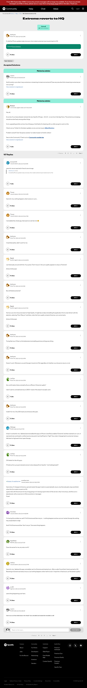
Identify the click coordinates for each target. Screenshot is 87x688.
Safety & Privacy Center (15, 681)
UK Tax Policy (20, 684)
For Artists (34, 648)
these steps (54, 4)
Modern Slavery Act (9, 684)
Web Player (46, 651)
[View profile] (8, 35)
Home (12, 13)
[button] (80, 35)
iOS (20, 13)
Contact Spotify (47, 661)
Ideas (55, 8)
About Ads (48, 681)
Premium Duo (58, 653)
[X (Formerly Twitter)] (75, 645)
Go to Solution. (16, 46)
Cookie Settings (38, 681)
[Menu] (83, 9)
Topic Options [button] (8, 61)
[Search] (72, 9)
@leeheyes (11, 171)
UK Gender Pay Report (32, 684)
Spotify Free (58, 667)
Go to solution (44, 28)
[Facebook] (81, 645)
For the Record (24, 655)
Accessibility (56, 681)
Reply (76, 55)
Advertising (34, 655)
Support (45, 648)
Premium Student (57, 662)
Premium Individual (57, 648)
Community (11, 8)
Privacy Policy (27, 681)
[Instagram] (70, 645)
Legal (5, 681)
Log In (78, 9)
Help (31, 8)
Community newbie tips (36, 137)
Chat (43, 8)
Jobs (21, 651)
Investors (34, 659)
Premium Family (59, 657)
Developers (34, 651)
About (21, 648)
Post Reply (75, 630)
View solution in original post (14, 87)
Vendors (33, 663)
